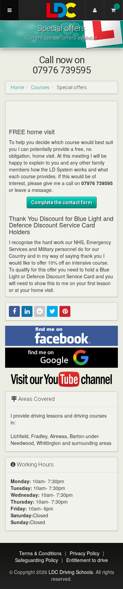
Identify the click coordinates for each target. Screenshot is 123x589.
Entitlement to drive (87, 560)
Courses (40, 87)
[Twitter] (52, 311)
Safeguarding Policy (36, 560)
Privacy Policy (84, 553)
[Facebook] (14, 311)
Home (17, 87)
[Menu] (9, 10)
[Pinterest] (64, 311)
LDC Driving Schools (71, 572)
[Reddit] (39, 311)
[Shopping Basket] (113, 10)
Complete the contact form (61, 202)
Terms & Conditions (40, 553)
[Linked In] (27, 311)
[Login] (94, 10)
